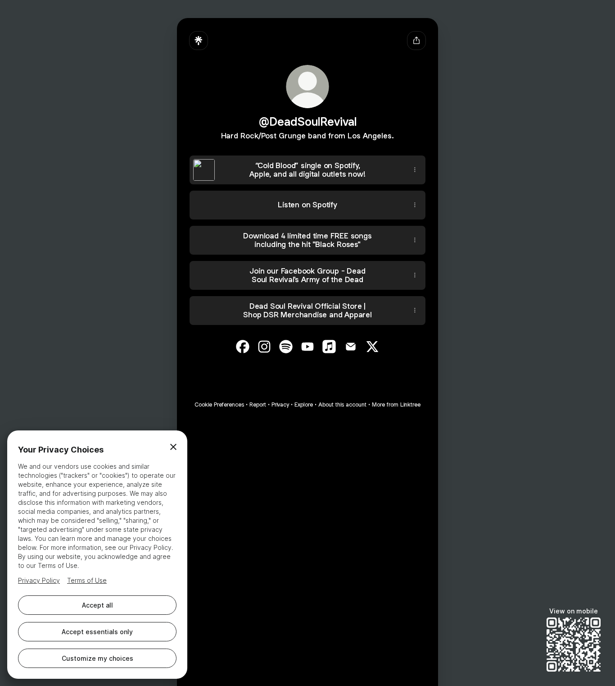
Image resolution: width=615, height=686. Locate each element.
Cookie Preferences (219, 404)
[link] (242, 346)
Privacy (280, 404)
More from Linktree (396, 404)
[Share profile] (416, 41)
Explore (303, 404)
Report (257, 404)
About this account (342, 404)
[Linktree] (199, 41)
